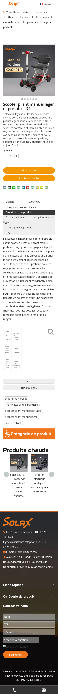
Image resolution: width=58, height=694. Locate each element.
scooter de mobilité (16, 398)
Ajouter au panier (29, 178)
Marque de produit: (16, 207)
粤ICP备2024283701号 (29, 680)
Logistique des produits (19, 227)
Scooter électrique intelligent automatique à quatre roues (39, 483)
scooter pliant (13, 423)
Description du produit (19, 212)
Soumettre (15, 654)
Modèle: (10, 201)
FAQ (8, 232)
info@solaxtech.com (25, 552)
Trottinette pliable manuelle (21, 404)
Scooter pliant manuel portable (23, 410)
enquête (31, 170)
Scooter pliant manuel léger (21, 417)
